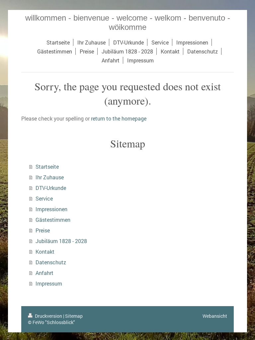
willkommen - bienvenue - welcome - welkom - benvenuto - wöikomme (127, 22)
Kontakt (45, 251)
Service (44, 198)
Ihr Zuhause (50, 177)
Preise (43, 230)
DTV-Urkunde (51, 187)
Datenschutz (51, 262)
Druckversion (48, 316)
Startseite (47, 166)
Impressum (49, 283)
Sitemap (74, 316)
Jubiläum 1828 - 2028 (61, 240)
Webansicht (215, 316)
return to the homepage (118, 118)
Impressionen (51, 209)
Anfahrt (44, 272)
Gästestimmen (53, 219)
